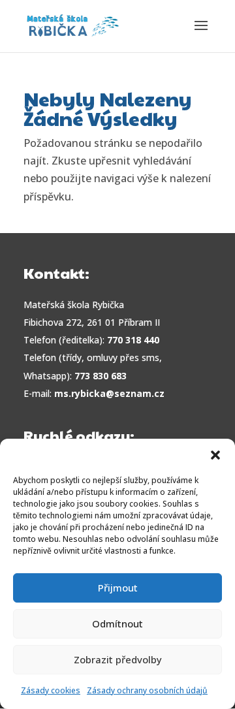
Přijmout (118, 587)
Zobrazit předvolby (118, 659)
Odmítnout (117, 623)
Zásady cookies (50, 690)
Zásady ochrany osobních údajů (147, 690)
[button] (215, 455)
